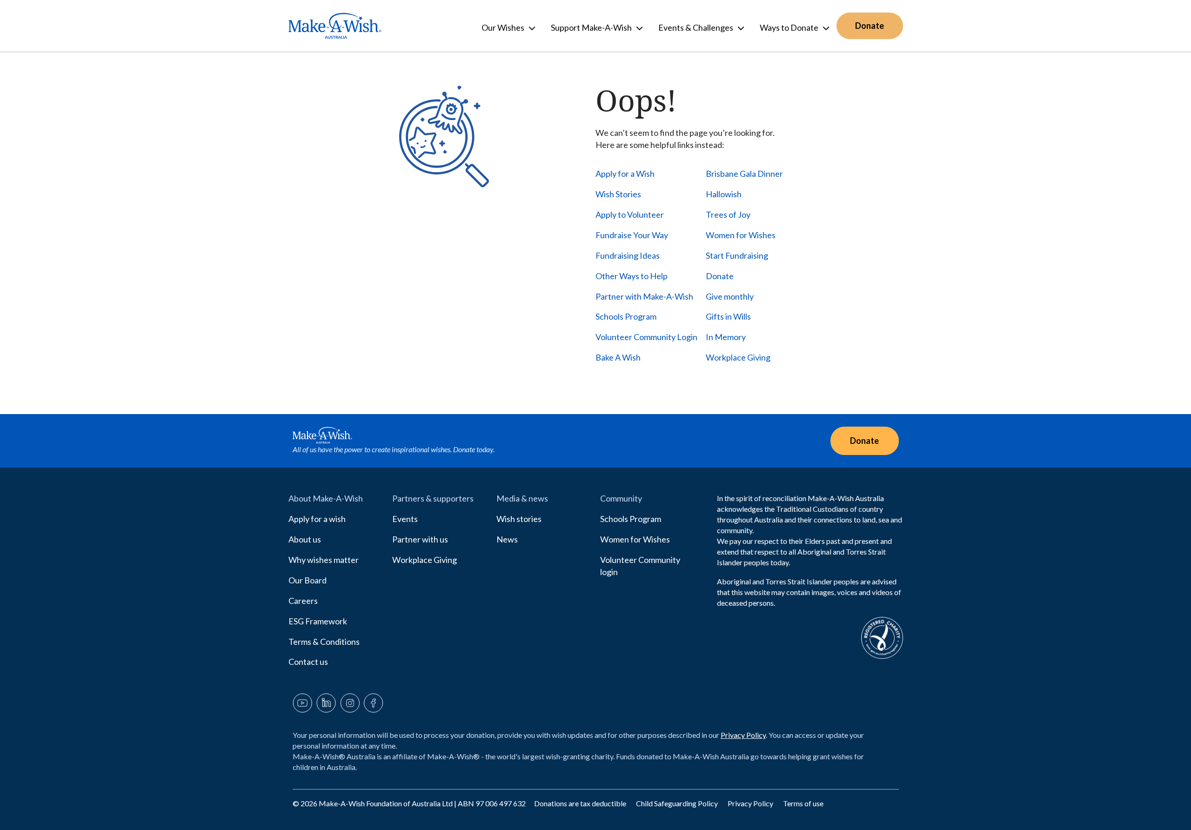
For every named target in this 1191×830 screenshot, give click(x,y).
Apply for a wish (317, 519)
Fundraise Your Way (632, 235)
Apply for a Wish (625, 173)
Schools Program (626, 316)
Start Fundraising (737, 255)
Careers (303, 601)
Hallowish (724, 194)
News (507, 539)
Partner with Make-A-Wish (644, 296)
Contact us (308, 661)
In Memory (726, 337)
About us (304, 539)
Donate (720, 276)
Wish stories (519, 519)
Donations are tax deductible (581, 803)
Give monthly (730, 296)
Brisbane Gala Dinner (744, 173)
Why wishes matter (323, 560)
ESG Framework (317, 621)
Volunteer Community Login (646, 337)
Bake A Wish (618, 357)
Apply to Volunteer (630, 214)
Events (405, 519)
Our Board (307, 580)
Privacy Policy (743, 734)
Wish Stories (618, 194)
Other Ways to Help (632, 276)
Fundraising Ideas (628, 255)
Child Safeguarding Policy (677, 803)
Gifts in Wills (728, 316)
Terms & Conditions (324, 641)
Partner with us (420, 539)
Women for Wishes (741, 235)
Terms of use (803, 803)
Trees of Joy (728, 214)
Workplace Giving (738, 357)
